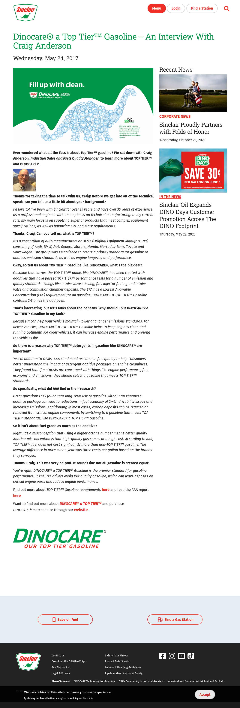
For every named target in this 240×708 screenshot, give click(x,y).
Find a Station (202, 8)
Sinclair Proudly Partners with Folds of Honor (191, 128)
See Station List (61, 667)
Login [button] (176, 8)
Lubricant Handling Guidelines (123, 667)
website (81, 509)
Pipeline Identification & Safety (123, 673)
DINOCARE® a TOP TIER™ (80, 503)
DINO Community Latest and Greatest (141, 681)
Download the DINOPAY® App (69, 661)
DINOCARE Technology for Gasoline (94, 681)
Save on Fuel (67, 619)
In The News (170, 196)
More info (88, 698)
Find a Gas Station (179, 619)
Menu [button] (156, 8)
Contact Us (58, 655)
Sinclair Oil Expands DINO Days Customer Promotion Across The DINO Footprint (187, 215)
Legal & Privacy (61, 673)
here (106, 489)
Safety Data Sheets (116, 655)
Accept (205, 694)
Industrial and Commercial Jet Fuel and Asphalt (195, 681)
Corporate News (174, 116)
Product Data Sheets (117, 661)
